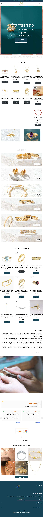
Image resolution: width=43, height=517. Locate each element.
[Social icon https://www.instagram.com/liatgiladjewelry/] (37, 485)
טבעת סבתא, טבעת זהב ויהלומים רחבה (15, 97)
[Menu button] (41, 3)
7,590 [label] (36, 101)
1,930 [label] (20, 269)
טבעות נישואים (37, 163)
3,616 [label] (7, 319)
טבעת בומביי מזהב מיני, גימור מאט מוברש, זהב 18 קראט (36, 267)
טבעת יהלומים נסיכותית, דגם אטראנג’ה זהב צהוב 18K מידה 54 (6, 292)
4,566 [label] (14, 100)
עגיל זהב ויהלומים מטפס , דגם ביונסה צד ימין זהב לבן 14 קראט (21, 316)
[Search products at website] (39, 3)
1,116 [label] (37, 122)
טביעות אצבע (17, 143)
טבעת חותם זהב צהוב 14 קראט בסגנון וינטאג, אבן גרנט (36, 292)
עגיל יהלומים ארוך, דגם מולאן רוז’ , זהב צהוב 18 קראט (6, 316)
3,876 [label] (17, 100)
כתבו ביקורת (27, 406)
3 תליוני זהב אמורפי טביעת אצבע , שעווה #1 (38, 78)
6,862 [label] (3, 79)
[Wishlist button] (3, 3)
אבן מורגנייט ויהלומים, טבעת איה (4, 77)
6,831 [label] (3, 100)
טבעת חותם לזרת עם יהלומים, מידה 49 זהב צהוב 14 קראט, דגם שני (21, 292)
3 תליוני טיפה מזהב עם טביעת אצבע (15, 77)
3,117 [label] (23, 269)
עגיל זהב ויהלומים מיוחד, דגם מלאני (5, 97)
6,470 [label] (17, 79)
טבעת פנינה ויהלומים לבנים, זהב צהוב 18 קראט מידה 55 (36, 315)
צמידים (38, 194)
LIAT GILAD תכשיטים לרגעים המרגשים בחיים (28, 402)
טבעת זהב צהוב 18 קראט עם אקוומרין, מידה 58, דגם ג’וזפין (7, 267)
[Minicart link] (1, 3)
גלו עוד (37, 352)
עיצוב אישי (39, 143)
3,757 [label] (25, 100)
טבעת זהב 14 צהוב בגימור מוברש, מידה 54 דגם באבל (21, 266)
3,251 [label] (28, 100)
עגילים (38, 178)
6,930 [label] (40, 101)
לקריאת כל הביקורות (33, 406)
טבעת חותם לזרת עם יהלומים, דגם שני (27, 97)
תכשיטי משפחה (37, 224)
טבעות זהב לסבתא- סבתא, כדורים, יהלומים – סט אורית (38, 98)
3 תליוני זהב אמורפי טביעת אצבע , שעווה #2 (27, 78)
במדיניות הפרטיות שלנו (17, 512)
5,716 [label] (7, 270)
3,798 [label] (36, 317)
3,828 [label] (36, 270)
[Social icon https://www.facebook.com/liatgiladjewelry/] (39, 485)
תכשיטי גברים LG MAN (21, 248)
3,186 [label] (6, 100)
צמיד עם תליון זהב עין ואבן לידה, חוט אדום (38, 119)
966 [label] (39, 122)
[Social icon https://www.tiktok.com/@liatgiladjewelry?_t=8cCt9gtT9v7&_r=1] (41, 485)
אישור (21, 515)
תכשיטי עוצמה (37, 208)
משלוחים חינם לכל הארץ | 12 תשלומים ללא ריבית (21, 1)
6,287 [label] (6, 79)
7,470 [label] (14, 79)
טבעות (38, 239)
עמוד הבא (20, 324)
